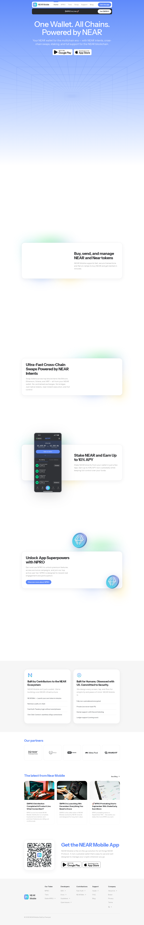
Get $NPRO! (104, 11)
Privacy (110, 898)
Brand (110, 895)
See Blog (114, 776)
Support (84, 5)
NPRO (63, 5)
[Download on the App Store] (83, 52)
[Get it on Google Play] (63, 52)
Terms (110, 902)
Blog (92, 5)
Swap (76, 5)
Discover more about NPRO (38, 582)
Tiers (70, 5)
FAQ (94, 895)
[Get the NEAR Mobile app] (39, 855)
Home (56, 5)
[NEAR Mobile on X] (110, 907)
